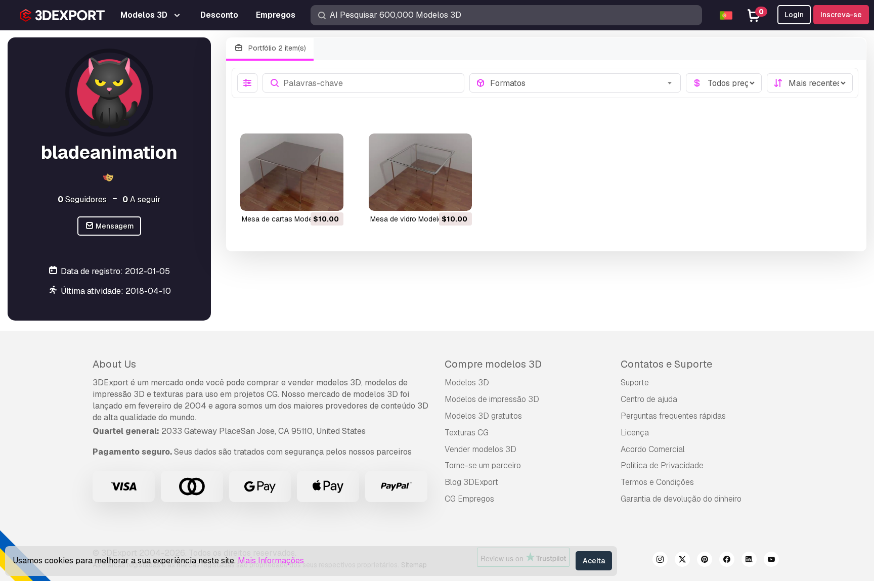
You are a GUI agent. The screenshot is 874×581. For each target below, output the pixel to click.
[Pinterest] (704, 561)
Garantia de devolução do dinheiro (681, 499)
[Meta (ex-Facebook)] (727, 561)
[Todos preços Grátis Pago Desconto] (724, 83)
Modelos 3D (467, 382)
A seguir (141, 199)
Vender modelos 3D (480, 449)
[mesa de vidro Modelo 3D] (420, 172)
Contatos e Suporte (666, 364)
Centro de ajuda (649, 399)
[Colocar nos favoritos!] (329, 196)
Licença (635, 432)
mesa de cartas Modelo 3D (286, 219)
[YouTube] (771, 561)
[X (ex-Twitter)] (682, 561)
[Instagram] (660, 561)
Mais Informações (271, 560)
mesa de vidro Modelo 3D (412, 219)
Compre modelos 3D (493, 364)
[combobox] (582, 83)
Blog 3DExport (471, 482)
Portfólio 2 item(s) (276, 48)
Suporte (635, 382)
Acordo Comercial (653, 449)
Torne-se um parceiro (483, 465)
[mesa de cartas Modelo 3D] (291, 172)
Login (794, 14)
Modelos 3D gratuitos (483, 416)
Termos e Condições (657, 482)
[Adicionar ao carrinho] (308, 196)
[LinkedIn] (749, 561)
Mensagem (114, 226)
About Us (114, 364)
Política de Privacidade (662, 465)
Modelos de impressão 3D (492, 399)
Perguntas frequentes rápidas (673, 416)
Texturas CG (467, 432)
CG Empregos (469, 499)
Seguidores (82, 199)
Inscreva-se (841, 14)
